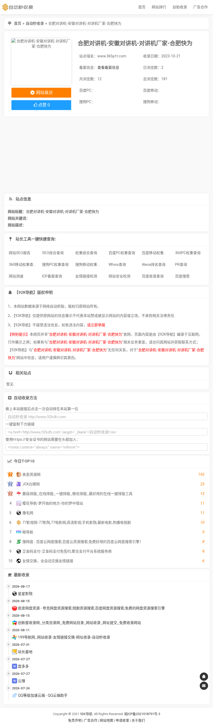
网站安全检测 (119, 276)
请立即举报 (96, 325)
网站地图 (107, 720)
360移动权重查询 (23, 264)
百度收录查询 (153, 276)
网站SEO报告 (19, 253)
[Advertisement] (106, 155)
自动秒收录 (35, 23)
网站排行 (159, 7)
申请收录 (122, 720)
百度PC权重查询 (122, 253)
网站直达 (44, 92)
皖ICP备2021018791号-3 (142, 714)
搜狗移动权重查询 (89, 264)
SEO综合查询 (53, 253)
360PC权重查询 (188, 253)
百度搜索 (182, 276)
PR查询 (181, 264)
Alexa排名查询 (153, 264)
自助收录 (179, 7)
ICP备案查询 (52, 276)
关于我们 (138, 720)
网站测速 (16, 276)
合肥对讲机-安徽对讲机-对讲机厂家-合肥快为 (62, 211)
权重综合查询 (86, 253)
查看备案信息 (108, 67)
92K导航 (86, 714)
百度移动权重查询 (156, 253)
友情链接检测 (86, 276)
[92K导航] (17, 7)
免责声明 (75, 720)
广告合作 (200, 7)
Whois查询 (117, 264)
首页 (141, 7)
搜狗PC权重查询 (55, 264)
